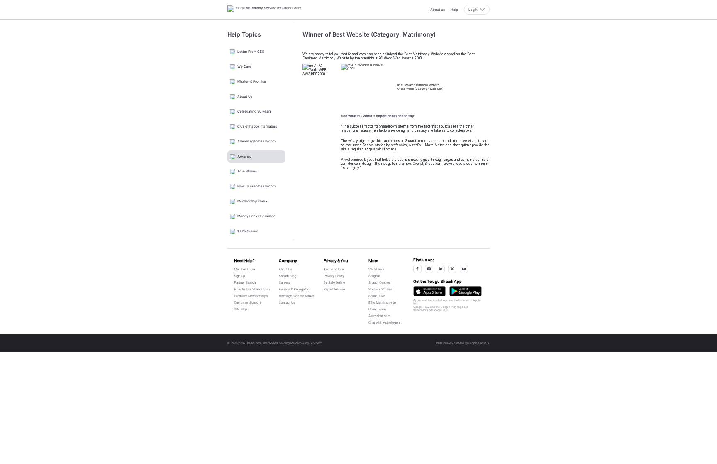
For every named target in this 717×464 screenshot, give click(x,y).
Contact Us (287, 302)
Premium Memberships (251, 296)
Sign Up (239, 276)
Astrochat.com (379, 316)
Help (454, 9)
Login (473, 9)
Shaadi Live (376, 296)
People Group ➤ (479, 343)
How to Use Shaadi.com (252, 289)
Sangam (374, 276)
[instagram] (429, 269)
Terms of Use (334, 269)
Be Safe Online (334, 283)
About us (437, 9)
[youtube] (464, 269)
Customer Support (247, 302)
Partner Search (245, 283)
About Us (285, 269)
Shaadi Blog (287, 276)
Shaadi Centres (379, 283)
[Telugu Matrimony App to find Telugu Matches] (465, 291)
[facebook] (417, 269)
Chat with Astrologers (384, 322)
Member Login (244, 269)
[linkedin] (441, 269)
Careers (284, 283)
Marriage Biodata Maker (296, 296)
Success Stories (380, 289)
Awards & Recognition (295, 289)
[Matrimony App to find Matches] (429, 291)
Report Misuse (334, 289)
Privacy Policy (334, 276)
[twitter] (452, 269)
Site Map (240, 309)
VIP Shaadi (376, 269)
